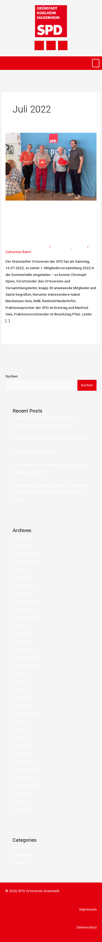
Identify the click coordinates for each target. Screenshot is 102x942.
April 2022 (21, 745)
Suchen (11, 376)
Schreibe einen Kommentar (27, 247)
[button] (96, 63)
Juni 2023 (20, 681)
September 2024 (26, 617)
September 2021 (26, 785)
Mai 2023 (20, 689)
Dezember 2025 (25, 553)
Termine (79, 247)
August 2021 (23, 793)
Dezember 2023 (25, 657)
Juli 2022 (20, 721)
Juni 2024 (20, 625)
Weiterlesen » (16, 332)
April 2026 (21, 537)
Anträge (19, 847)
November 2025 (25, 561)
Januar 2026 (22, 545)
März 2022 (21, 753)
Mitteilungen (61, 247)
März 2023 (21, 705)
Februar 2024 (23, 649)
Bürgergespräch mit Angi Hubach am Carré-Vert (50, 438)
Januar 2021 (22, 809)
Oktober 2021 (24, 777)
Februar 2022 (23, 761)
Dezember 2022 (25, 713)
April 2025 (21, 577)
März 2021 (21, 801)
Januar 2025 (22, 593)
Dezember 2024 (25, 601)
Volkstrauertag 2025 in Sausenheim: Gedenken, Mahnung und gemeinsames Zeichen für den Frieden (50, 492)
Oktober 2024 (24, 609)
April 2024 (21, 633)
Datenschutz (87, 927)
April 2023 (21, 697)
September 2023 (26, 665)
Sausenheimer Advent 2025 (35, 451)
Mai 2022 (20, 737)
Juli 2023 (20, 673)
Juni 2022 (20, 729)
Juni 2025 (20, 569)
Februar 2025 (23, 585)
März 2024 (21, 641)
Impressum (88, 909)
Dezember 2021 (25, 769)
